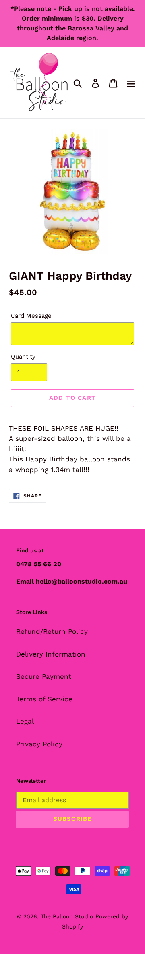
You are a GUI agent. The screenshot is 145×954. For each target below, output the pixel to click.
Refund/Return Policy (52, 631)
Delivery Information (50, 654)
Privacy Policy (39, 744)
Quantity (23, 356)
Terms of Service (44, 699)
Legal (25, 721)
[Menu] (131, 82)
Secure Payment (43, 676)
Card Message (31, 315)
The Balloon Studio (67, 916)
